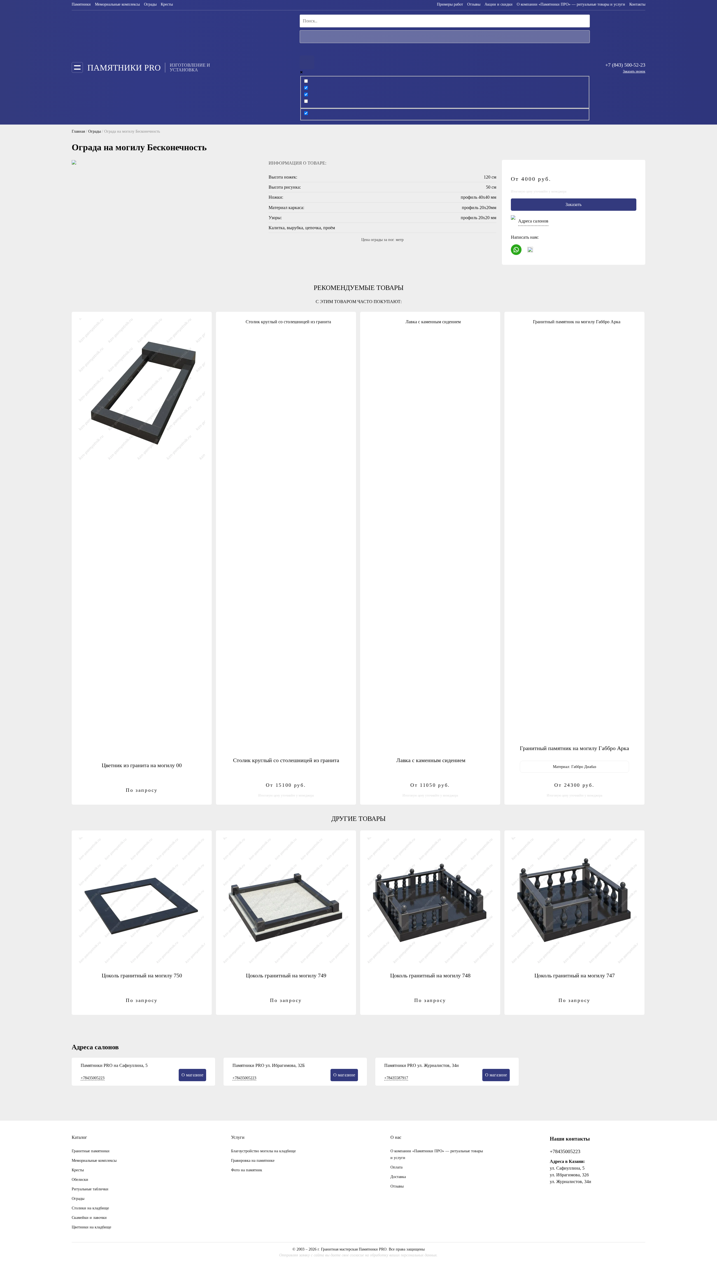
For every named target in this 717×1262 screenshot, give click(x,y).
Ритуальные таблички (90, 1189)
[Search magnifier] (307, 62)
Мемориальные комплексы (117, 4)
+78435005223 (92, 1078)
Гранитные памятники (91, 1151)
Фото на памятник (246, 1170)
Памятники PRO (124, 67)
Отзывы (473, 4)
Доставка (398, 1177)
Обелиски (80, 1179)
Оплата (396, 1167)
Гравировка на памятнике (252, 1160)
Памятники (81, 4)
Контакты (637, 4)
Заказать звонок (634, 71)
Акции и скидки (499, 4)
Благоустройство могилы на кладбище (263, 1151)
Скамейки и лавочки (89, 1218)
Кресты (167, 4)
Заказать (573, 204)
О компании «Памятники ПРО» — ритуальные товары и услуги (571, 4)
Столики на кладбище (90, 1208)
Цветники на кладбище (91, 1227)
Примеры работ (450, 4)
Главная (78, 131)
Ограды (150, 4)
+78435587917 (396, 1078)
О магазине (192, 1075)
